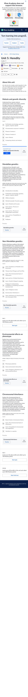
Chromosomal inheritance (12, 394)
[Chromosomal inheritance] (12, 74)
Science (6, 54)
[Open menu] (26, 30)
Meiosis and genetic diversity (14, 99)
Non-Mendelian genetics (12, 241)
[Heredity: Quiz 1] (8, 74)
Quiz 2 (3, 452)
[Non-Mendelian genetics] (6, 74)
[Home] (1, 54)
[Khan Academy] (7, 30)
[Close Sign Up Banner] (25, 34)
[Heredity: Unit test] (17, 74)
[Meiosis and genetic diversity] (2, 74)
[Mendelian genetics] (4, 74)
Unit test (4, 468)
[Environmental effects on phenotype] (10, 74)
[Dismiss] (25, 1)
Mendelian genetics (10, 164)
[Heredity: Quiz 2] (15, 74)
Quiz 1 (3, 318)
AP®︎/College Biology (14, 54)
